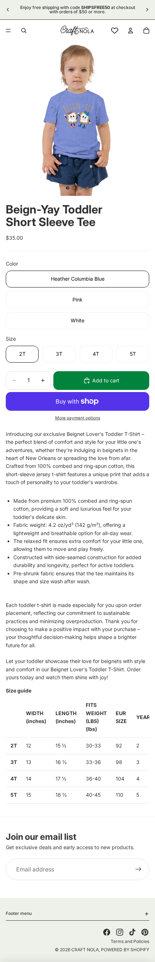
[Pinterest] (145, 932)
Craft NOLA (85, 949)
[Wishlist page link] (114, 30)
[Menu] (8, 30)
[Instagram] (119, 932)
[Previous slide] (8, 10)
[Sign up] (138, 869)
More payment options (77, 417)
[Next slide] (147, 10)
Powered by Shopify (125, 949)
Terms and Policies (130, 941)
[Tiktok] (132, 932)
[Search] (24, 30)
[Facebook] (106, 932)
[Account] (130, 30)
